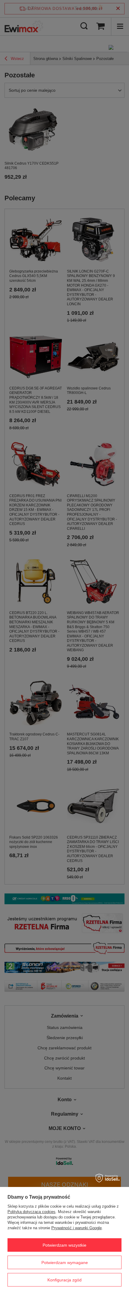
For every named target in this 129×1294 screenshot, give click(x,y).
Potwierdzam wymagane (64, 1262)
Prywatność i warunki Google (76, 1228)
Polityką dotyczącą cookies (32, 1211)
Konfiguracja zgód (64, 1280)
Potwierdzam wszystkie (64, 1245)
